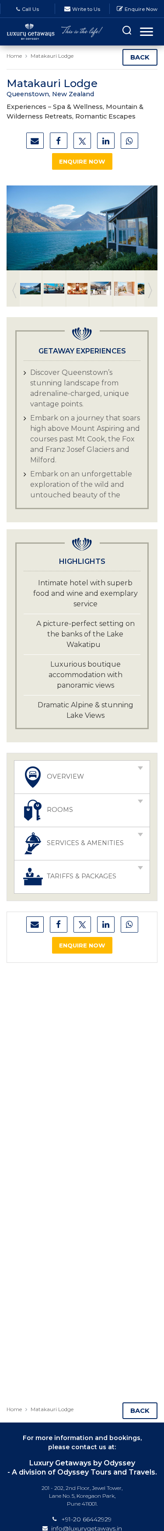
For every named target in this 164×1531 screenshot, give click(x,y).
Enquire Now (141, 9)
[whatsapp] (129, 141)
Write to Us (86, 9)
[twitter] (82, 141)
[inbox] (35, 141)
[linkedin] (106, 141)
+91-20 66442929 (86, 1519)
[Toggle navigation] (146, 31)
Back (140, 57)
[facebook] (58, 141)
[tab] (82, 777)
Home (14, 55)
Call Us (30, 9)
